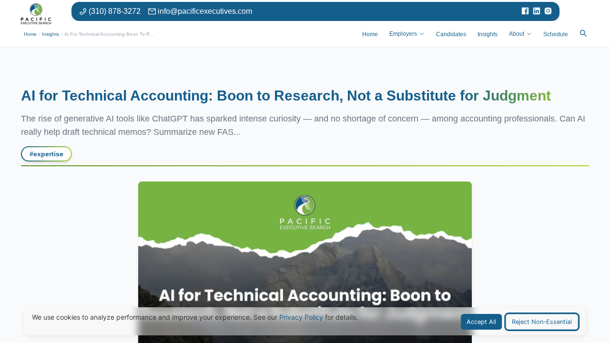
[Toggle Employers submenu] (422, 34)
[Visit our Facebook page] (525, 11)
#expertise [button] (46, 154)
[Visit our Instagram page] (548, 11)
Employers (403, 33)
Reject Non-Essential (542, 321)
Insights (50, 34)
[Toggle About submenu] (529, 34)
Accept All (481, 321)
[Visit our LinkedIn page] (536, 11)
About (516, 33)
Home (30, 34)
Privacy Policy (301, 317)
